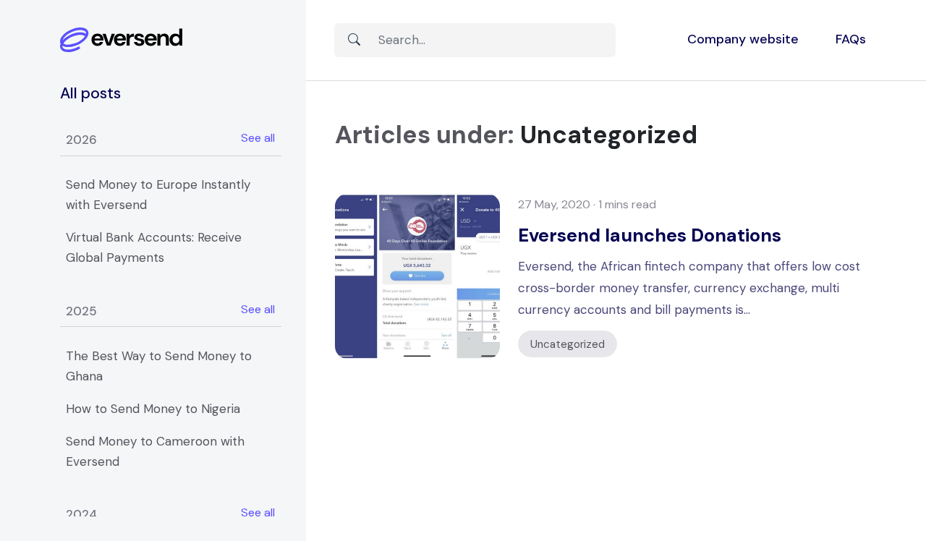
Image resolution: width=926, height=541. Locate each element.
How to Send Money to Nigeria (153, 409)
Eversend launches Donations (649, 235)
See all (258, 137)
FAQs (851, 39)
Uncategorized (567, 343)
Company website (743, 39)
